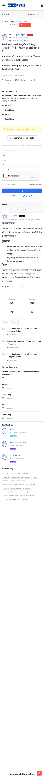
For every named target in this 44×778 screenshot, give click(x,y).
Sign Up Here (29, 196)
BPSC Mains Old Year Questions (13, 477)
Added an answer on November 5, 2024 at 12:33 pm (25, 219)
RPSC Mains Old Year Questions (21, 488)
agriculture (6, 473)
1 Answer (9, 378)
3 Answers (9, 398)
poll (27, 484)
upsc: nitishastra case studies (12, 499)
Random (28, 210)
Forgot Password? (36, 184)
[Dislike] (10, 41)
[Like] (10, 34)
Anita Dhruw (15, 455)
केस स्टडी (8, 105)
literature (5, 481)
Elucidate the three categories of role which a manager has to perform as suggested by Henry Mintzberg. (21, 98)
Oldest (12, 210)
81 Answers (14, 347)
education (28, 477)
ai (12, 473)
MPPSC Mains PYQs (21, 40)
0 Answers (9, 388)
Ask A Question (36, 14)
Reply (16, 287)
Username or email (9, 151)
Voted (5, 210)
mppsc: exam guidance (18, 481)
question (34, 484)
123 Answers (14, 335)
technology (6, 492)
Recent (19, 210)
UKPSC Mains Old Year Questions (22, 492)
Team (12, 430)
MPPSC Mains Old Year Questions (13, 75)
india (35, 477)
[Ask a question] (39, 773)
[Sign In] (42, 5)
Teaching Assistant (18, 442)
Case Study (9, 110)
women (25, 499)
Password (6, 160)
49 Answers (14, 360)
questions (6, 488)
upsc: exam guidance (27, 495)
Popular (6, 322)
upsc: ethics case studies (10, 495)
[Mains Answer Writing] (17, 5)
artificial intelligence (21, 473)
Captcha (5, 170)
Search (6, 14)
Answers (14, 322)
